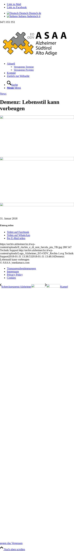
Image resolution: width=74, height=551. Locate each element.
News (3, 93)
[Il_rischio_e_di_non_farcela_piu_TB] (37, 117)
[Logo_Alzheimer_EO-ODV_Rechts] (37, 57)
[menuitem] (40, 66)
